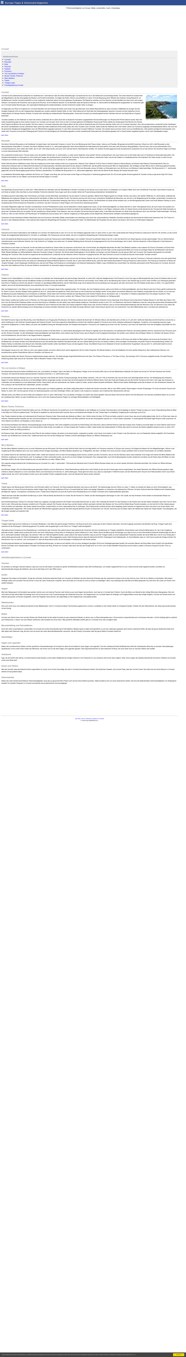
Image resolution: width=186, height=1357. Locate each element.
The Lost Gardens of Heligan (14, 73)
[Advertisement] (36, 27)
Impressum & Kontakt (98, 718)
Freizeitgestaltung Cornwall (13, 85)
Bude (6, 64)
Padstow (7, 69)
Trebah (6, 80)
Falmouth (7, 66)
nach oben (4, 135)
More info (134, 1354)
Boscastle (7, 62)
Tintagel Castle (9, 83)
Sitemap (88, 718)
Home (83, 718)
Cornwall (7, 59)
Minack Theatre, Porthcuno (13, 76)
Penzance (7, 71)
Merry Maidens (9, 78)
